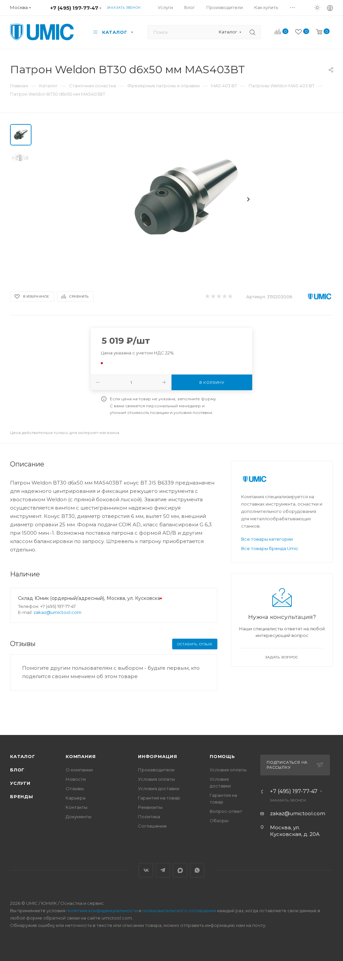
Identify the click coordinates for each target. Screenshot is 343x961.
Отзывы (75, 788)
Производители (156, 769)
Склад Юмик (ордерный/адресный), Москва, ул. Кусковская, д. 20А (99, 598)
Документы (78, 816)
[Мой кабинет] (330, 9)
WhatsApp (197, 870)
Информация (157, 756)
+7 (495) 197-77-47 (74, 8)
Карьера (75, 797)
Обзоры (219, 820)
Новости (76, 779)
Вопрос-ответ (226, 811)
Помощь (222, 756)
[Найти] (252, 32)
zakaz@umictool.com (57, 612)
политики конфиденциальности (102, 910)
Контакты (76, 807)
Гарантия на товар (159, 797)
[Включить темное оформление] (317, 7)
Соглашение (152, 826)
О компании (79, 769)
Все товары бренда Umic (269, 548)
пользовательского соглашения (179, 910)
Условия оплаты (156, 779)
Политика (149, 816)
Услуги (20, 783)
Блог (17, 769)
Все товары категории (267, 539)
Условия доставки (158, 788)
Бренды (21, 796)
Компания (80, 756)
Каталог (22, 756)
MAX (180, 870)
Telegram (163, 870)
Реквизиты (150, 807)
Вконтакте (146, 870)
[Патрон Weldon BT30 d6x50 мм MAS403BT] (186, 199)
